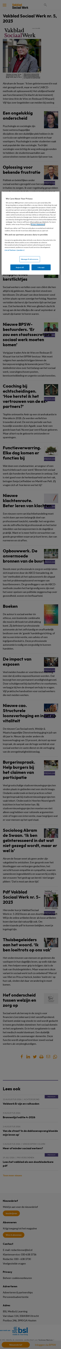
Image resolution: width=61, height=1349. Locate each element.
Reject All (20, 267)
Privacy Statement (38, 224)
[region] (31, 233)
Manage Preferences (29, 259)
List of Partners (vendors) (14, 250)
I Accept (41, 267)
